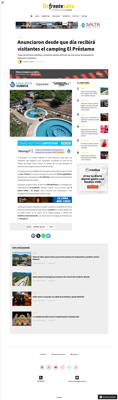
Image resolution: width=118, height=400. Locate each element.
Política (76, 16)
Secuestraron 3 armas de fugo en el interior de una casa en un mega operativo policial (89, 133)
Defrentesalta (28, 62)
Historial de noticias (58, 354)
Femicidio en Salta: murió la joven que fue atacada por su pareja (90, 146)
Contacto (43, 354)
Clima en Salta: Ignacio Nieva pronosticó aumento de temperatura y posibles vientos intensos (66, 258)
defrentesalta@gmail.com (77, 381)
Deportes (66, 16)
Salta (37, 16)
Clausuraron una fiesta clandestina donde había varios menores (89, 158)
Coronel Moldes (39, 227)
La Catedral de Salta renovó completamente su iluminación (56, 317)
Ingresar (75, 354)
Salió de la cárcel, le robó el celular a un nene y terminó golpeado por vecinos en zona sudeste (89, 106)
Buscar (84, 16)
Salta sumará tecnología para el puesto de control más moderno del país (61, 277)
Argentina (46, 16)
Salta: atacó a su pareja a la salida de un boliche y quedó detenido (58, 297)
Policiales (56, 16)
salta (51, 227)
